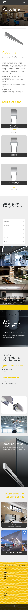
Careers (5, 589)
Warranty (6, 587)
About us (6, 576)
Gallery (5, 593)
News (5, 578)
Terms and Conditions (9, 585)
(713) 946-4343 (6, 568)
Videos (5, 595)
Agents (5, 574)
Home (5, 572)
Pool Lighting (7, 597)
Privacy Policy (7, 583)
